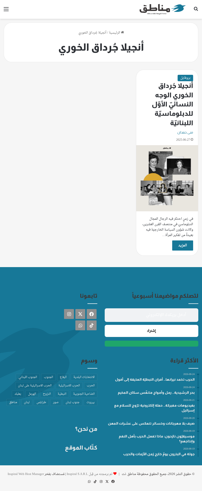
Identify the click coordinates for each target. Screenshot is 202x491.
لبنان (27, 402)
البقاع (63, 377)
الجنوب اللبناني (27, 377)
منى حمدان (185, 132)
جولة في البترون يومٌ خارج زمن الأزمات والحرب (159, 454)
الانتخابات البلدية (84, 377)
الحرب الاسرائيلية (69, 385)
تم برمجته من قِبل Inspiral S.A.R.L (90, 474)
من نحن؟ (86, 429)
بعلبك (18, 394)
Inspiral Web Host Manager (26, 474)
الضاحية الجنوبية (84, 394)
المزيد (182, 245)
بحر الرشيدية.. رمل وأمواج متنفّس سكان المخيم (156, 392)
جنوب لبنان (73, 402)
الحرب (91, 385)
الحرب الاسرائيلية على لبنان (34, 385)
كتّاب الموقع (81, 447)
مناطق (13, 402)
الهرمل (32, 394)
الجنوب (48, 377)
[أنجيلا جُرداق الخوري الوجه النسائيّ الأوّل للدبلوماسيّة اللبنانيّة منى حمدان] (167, 178)
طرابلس (41, 402)
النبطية (62, 394)
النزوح (47, 394)
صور (56, 402)
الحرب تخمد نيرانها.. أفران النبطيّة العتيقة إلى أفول (155, 379)
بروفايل (185, 78)
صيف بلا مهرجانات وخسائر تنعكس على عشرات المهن (151, 423)
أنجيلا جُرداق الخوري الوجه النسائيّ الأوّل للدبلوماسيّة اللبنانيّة (172, 104)
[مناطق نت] (162, 9)
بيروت (90, 402)
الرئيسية (115, 33)
